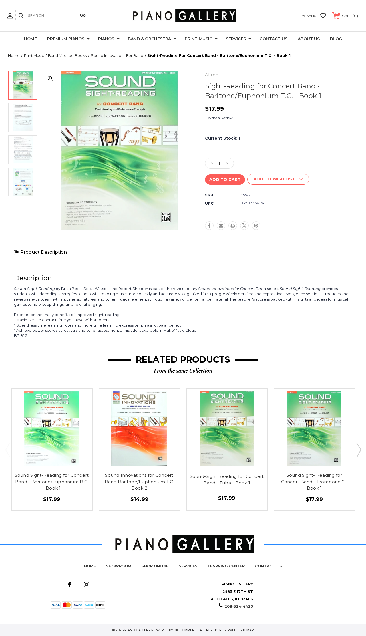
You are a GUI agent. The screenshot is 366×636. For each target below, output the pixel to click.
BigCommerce (186, 630)
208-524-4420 (238, 606)
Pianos (106, 38)
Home (30, 38)
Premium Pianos (65, 38)
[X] (244, 225)
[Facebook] (209, 225)
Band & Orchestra (149, 38)
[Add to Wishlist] (51, 461)
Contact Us (273, 38)
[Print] (232, 225)
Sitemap (247, 630)
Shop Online (155, 566)
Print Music (198, 38)
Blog (336, 38)
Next (358, 449)
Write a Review (220, 118)
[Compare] (64, 461)
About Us (309, 38)
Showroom (118, 566)
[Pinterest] (256, 225)
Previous (7, 449)
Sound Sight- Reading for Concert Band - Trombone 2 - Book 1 (314, 481)
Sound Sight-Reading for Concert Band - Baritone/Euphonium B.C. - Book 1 (52, 481)
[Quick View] (40, 461)
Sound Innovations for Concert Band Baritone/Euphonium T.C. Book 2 (139, 481)
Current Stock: (222, 138)
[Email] (221, 225)
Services (236, 38)
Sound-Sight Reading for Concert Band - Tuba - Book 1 (227, 480)
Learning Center (226, 566)
